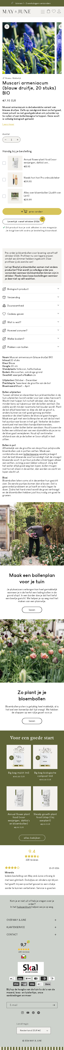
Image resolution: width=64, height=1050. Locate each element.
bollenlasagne (31, 454)
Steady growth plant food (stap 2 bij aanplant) (45, 817)
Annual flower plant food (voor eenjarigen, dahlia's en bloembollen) (19, 819)
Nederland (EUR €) (30, 1030)
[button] (42, 11)
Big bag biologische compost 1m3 (45, 774)
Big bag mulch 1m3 (18, 772)
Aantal (6, 134)
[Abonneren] (53, 1005)
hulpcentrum (24, 907)
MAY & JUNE (36, 1041)
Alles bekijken (32, 837)
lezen (32, 609)
